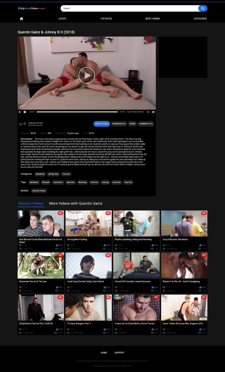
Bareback (40, 174)
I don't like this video (24, 123)
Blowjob (45, 182)
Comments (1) (146, 124)
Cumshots (58, 182)
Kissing (105, 182)
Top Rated (106, 18)
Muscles (71, 182)
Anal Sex (116, 182)
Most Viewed (153, 18)
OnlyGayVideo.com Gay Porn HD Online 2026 (112, 366)
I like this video (20, 123)
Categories (200, 18)
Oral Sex (128, 182)
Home (21, 19)
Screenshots (119, 124)
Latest (62, 18)
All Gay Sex (53, 174)
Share (132, 124)
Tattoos (66, 174)
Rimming (82, 182)
